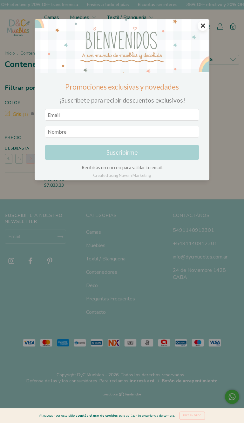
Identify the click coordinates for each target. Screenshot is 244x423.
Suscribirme (122, 152)
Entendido (192, 415)
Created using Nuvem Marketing (122, 175)
